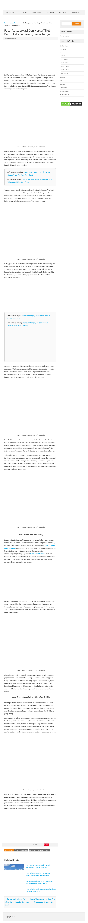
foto (16, 850)
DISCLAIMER (50, 12)
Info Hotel (63, 49)
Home (6, 23)
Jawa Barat (64, 62)
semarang (41, 850)
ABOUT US (62, 12)
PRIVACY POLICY (37, 12)
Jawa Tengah (14, 23)
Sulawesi (62, 81)
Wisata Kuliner (64, 94)
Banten (63, 55)
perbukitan (32, 850)
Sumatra (62, 84)
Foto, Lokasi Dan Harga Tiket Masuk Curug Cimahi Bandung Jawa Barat (17, 902)
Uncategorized (64, 91)
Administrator (11, 39)
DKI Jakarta (64, 59)
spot (47, 850)
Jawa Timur (64, 69)
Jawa (61, 53)
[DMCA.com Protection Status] (72, 104)
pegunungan (24, 850)
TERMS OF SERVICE (10, 12)
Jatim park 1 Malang (37, 554)
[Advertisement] (30, 57)
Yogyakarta (64, 73)
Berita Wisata (64, 46)
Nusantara (63, 77)
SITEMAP (24, 12)
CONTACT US (75, 12)
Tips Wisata (63, 87)
